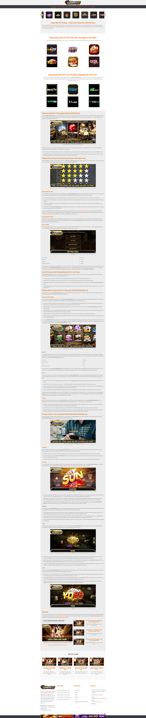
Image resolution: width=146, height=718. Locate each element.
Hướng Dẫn (92, 6)
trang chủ (53, 6)
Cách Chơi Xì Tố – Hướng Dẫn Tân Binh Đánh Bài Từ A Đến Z (96, 668)
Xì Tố (74, 6)
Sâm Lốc (70, 6)
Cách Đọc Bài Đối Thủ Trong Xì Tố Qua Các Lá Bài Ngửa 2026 (94, 639)
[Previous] (42, 636)
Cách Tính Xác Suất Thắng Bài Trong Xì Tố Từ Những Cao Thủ (57, 642)
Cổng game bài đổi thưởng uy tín (82, 6)
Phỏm (63, 6)
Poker (66, 6)
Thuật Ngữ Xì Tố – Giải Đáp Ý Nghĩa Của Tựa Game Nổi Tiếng (94, 630)
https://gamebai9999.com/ (97, 701)
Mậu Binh (59, 6)
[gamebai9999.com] (73, 2)
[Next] (72, 636)
